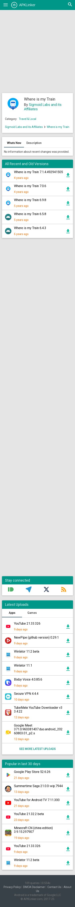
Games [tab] (32, 612)
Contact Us (54, 887)
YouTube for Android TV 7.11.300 (37, 800)
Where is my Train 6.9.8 (30, 200)
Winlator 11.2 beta (26, 651)
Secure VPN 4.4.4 (26, 694)
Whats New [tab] (14, 143)
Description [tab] (34, 143)
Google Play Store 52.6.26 (32, 772)
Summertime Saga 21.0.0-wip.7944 (38, 786)
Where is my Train (58, 127)
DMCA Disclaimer (34, 887)
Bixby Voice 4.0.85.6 (28, 679)
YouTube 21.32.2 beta (29, 814)
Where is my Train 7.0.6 (30, 186)
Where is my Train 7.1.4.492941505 (38, 172)
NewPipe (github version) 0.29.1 (36, 637)
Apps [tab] (12, 612)
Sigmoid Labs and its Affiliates (24, 127)
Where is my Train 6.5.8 (30, 214)
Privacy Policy (12, 887)
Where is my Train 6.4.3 (30, 228)
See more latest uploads (37, 749)
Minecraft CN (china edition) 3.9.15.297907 (33, 830)
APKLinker (27, 5)
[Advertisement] (37, 51)
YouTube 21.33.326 (27, 623)
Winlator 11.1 (23, 665)
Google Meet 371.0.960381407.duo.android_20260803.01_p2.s (38, 729)
